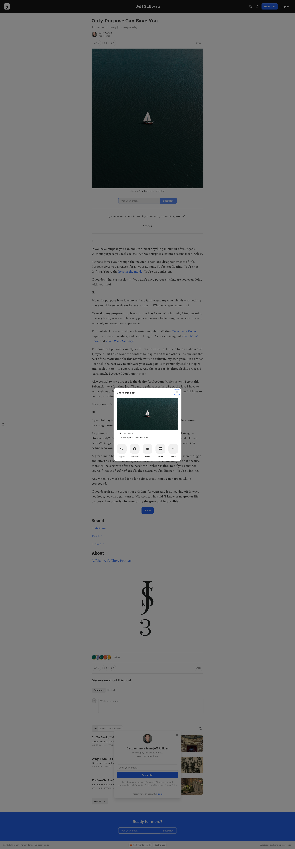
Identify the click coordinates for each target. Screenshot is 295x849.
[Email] (147, 449)
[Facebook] (135, 449)
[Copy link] (122, 449)
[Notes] (160, 449)
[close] (177, 392)
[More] (173, 449)
